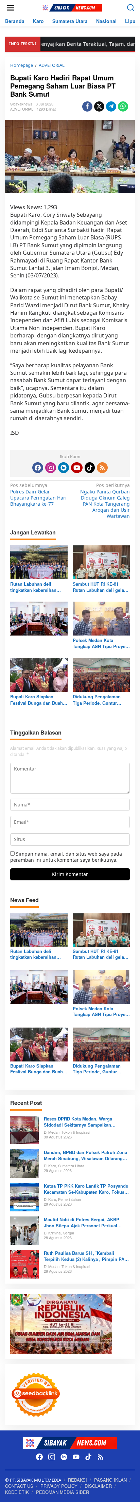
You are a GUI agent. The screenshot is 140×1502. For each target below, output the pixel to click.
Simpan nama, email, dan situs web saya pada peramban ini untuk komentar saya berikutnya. (66, 857)
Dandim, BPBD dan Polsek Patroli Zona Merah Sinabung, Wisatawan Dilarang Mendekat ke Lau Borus (85, 1155)
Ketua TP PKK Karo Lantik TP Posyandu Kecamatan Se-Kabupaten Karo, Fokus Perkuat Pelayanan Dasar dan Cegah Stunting (86, 1189)
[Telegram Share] (111, 106)
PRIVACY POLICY (58, 1486)
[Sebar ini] (87, 106)
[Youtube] (77, 467)
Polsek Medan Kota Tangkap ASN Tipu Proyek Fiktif (100, 643)
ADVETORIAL (21, 109)
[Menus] (10, 8)
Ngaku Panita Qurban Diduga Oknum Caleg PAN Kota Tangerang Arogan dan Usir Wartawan (105, 500)
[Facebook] (37, 467)
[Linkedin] (63, 467)
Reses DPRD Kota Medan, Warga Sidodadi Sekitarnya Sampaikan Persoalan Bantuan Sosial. (78, 1122)
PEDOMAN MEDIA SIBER (62, 1492)
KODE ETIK (17, 1492)
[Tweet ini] (99, 106)
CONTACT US (19, 1486)
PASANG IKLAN (110, 1480)
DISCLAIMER (98, 1486)
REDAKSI (77, 1480)
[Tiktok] (90, 467)
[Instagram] (50, 467)
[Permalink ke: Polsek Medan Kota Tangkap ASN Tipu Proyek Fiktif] (101, 618)
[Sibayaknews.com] (71, 7)
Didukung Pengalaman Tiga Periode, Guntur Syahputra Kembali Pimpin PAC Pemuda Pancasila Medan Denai (101, 700)
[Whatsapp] (123, 106)
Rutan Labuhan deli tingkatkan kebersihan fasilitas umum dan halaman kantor (33, 587)
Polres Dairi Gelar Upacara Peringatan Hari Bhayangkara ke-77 (38, 494)
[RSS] (102, 467)
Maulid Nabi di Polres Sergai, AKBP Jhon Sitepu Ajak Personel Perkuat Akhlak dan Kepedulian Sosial (81, 1222)
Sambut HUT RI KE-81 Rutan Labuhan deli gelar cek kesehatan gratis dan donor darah (99, 587)
